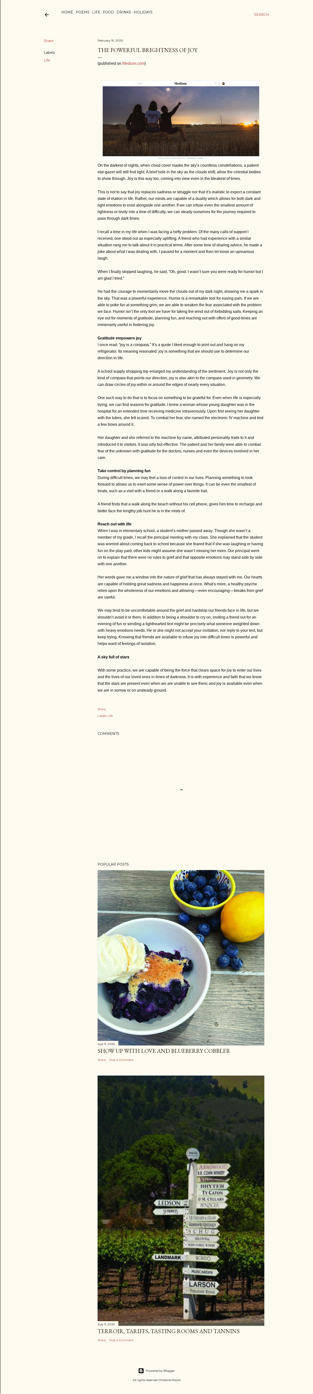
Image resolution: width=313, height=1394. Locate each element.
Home (67, 12)
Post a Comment (121, 1060)
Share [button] (49, 41)
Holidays (143, 12)
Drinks (124, 12)
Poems (82, 12)
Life (96, 12)
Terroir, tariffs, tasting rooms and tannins (169, 1331)
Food (108, 12)
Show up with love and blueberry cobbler (164, 1051)
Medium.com (133, 63)
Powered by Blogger (160, 1370)
